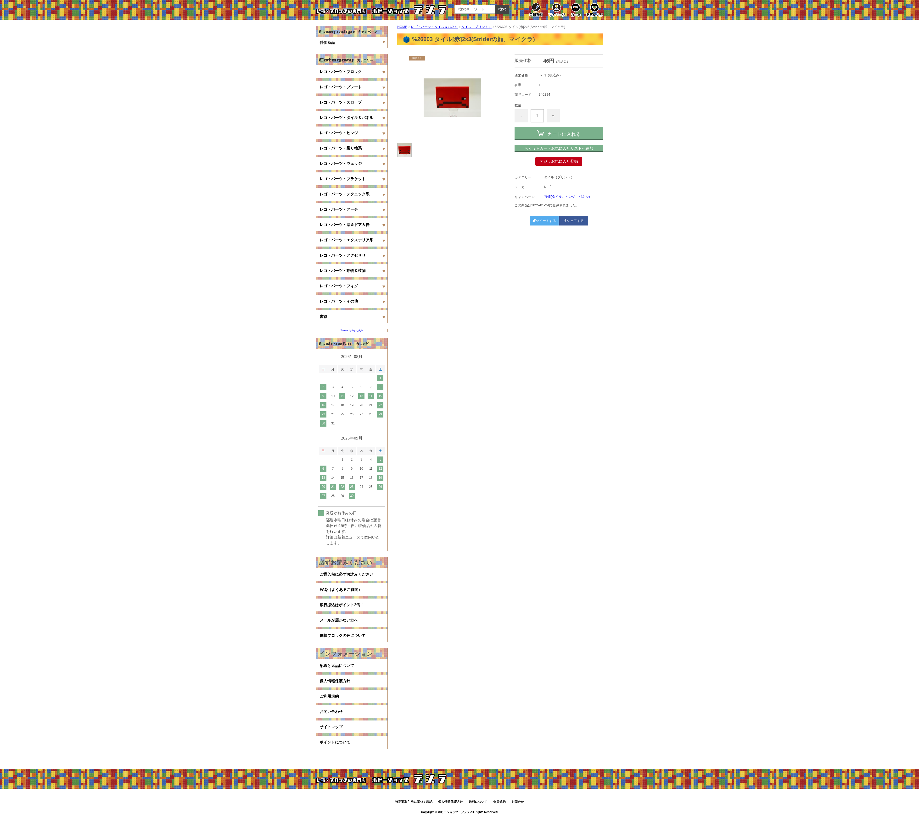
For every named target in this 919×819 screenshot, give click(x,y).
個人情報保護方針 (335, 681)
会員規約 (499, 801)
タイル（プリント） (476, 27)
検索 (502, 9)
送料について (478, 801)
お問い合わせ (331, 711)
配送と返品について (337, 666)
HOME (402, 27)
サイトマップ (331, 727)
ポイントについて (335, 742)
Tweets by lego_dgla (352, 330)
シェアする (575, 221)
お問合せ (517, 801)
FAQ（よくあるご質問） (341, 590)
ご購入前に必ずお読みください (346, 574)
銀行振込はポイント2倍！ (342, 605)
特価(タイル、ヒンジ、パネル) (567, 196)
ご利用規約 (329, 696)
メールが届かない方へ (339, 620)
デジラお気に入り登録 (559, 161)
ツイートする (546, 221)
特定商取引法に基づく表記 (413, 801)
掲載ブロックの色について (343, 635)
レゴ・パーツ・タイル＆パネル (434, 27)
